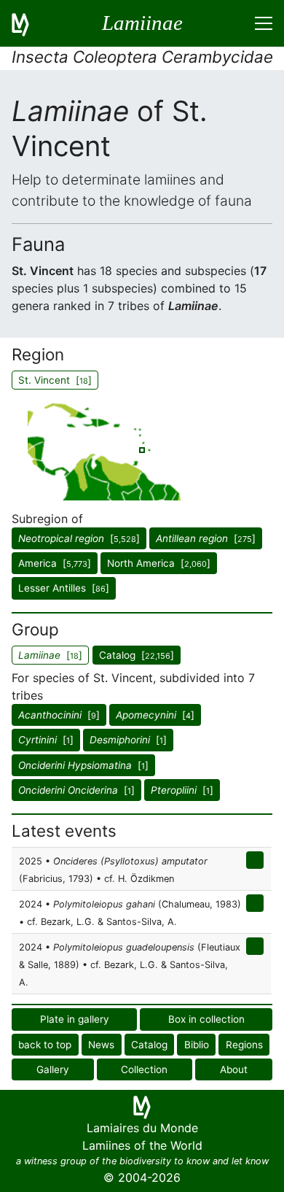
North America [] (158, 563)
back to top (44, 1044)
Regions (244, 1044)
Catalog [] (136, 655)
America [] (54, 563)
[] (79, 538)
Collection (144, 1069)
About (234, 1069)
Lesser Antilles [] (63, 588)
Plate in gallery (74, 1019)
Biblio (196, 1044)
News (101, 1044)
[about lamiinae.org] (29, 23)
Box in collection (206, 1019)
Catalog (149, 1044)
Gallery (52, 1069)
